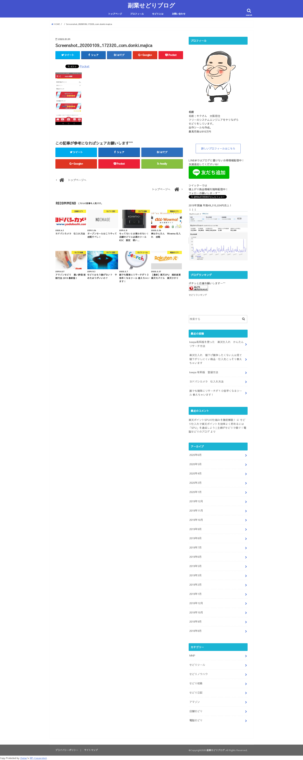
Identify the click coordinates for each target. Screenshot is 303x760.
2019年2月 (195, 584)
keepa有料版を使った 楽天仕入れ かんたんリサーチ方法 (216, 344)
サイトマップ (91, 750)
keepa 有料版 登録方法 (203, 372)
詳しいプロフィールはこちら (218, 148)
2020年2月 (195, 482)
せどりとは (158, 13)
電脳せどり (196, 720)
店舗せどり (196, 711)
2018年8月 (195, 631)
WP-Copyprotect (38, 757)
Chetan (23, 757)
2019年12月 (196, 501)
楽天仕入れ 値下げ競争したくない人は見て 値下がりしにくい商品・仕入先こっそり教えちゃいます (217, 359)
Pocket (84, 66)
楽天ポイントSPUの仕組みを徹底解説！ (212, 420)
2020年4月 (195, 473)
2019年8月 (195, 538)
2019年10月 (196, 520)
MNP (192, 655)
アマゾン (194, 702)
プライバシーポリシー (66, 750)
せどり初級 (196, 683)
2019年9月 (195, 529)
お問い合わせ (179, 13)
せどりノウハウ (198, 674)
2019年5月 (195, 566)
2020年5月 (195, 464)
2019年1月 (195, 594)
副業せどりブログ (151, 5)
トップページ (115, 13)
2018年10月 (196, 612)
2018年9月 (195, 621)
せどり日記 (196, 692)
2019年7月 (195, 547)
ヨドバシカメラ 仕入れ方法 (206, 381)
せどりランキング (198, 295)
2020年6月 (195, 455)
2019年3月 (195, 575)
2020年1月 (195, 492)
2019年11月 (196, 510)
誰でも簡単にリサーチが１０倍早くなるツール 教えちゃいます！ (215, 392)
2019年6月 (195, 556)
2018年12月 (196, 603)
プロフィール (137, 13)
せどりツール (197, 665)
